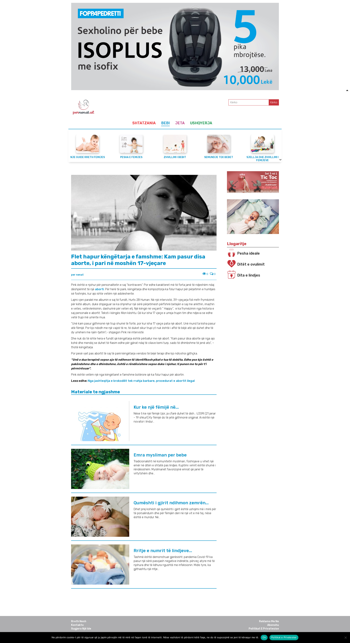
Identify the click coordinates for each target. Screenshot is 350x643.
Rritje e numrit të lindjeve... (163, 550)
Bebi (165, 123)
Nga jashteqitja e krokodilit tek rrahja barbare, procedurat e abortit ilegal (141, 381)
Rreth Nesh (78, 621)
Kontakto (77, 625)
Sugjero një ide (81, 628)
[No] (345, 637)
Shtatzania (144, 123)
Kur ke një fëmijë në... (156, 407)
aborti (99, 289)
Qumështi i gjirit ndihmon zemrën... (171, 502)
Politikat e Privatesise (264, 628)
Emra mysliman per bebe (160, 455)
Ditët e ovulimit (251, 264)
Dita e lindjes (248, 275)
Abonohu (273, 625)
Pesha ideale (248, 253)
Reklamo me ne (269, 621)
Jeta (180, 123)
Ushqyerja (201, 123)
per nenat (77, 274)
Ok (264, 637)
